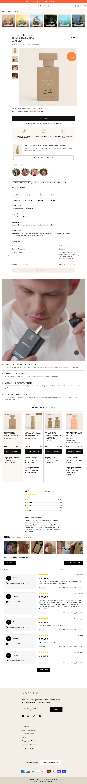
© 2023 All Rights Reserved (43, 781)
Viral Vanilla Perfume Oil (54, 145)
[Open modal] (16, 172)
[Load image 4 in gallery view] (15, 76)
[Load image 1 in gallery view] (15, 51)
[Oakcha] (30, 693)
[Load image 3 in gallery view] (15, 67)
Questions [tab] (24, 557)
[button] (3, 6)
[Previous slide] (9, 255)
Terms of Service (29, 744)
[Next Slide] (81, 547)
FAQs (24, 737)
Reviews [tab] (10, 557)
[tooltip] (41, 518)
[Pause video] (43, 320)
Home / (14, 35)
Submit (56, 710)
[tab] (22, 183)
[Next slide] (78, 255)
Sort (63, 570)
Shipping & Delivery (30, 741)
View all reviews (43, 270)
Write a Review (75, 563)
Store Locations (28, 730)
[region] (43, 547)
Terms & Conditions (50, 779)
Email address (30, 708)
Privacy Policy (28, 748)
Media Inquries (28, 734)
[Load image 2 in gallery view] (15, 59)
